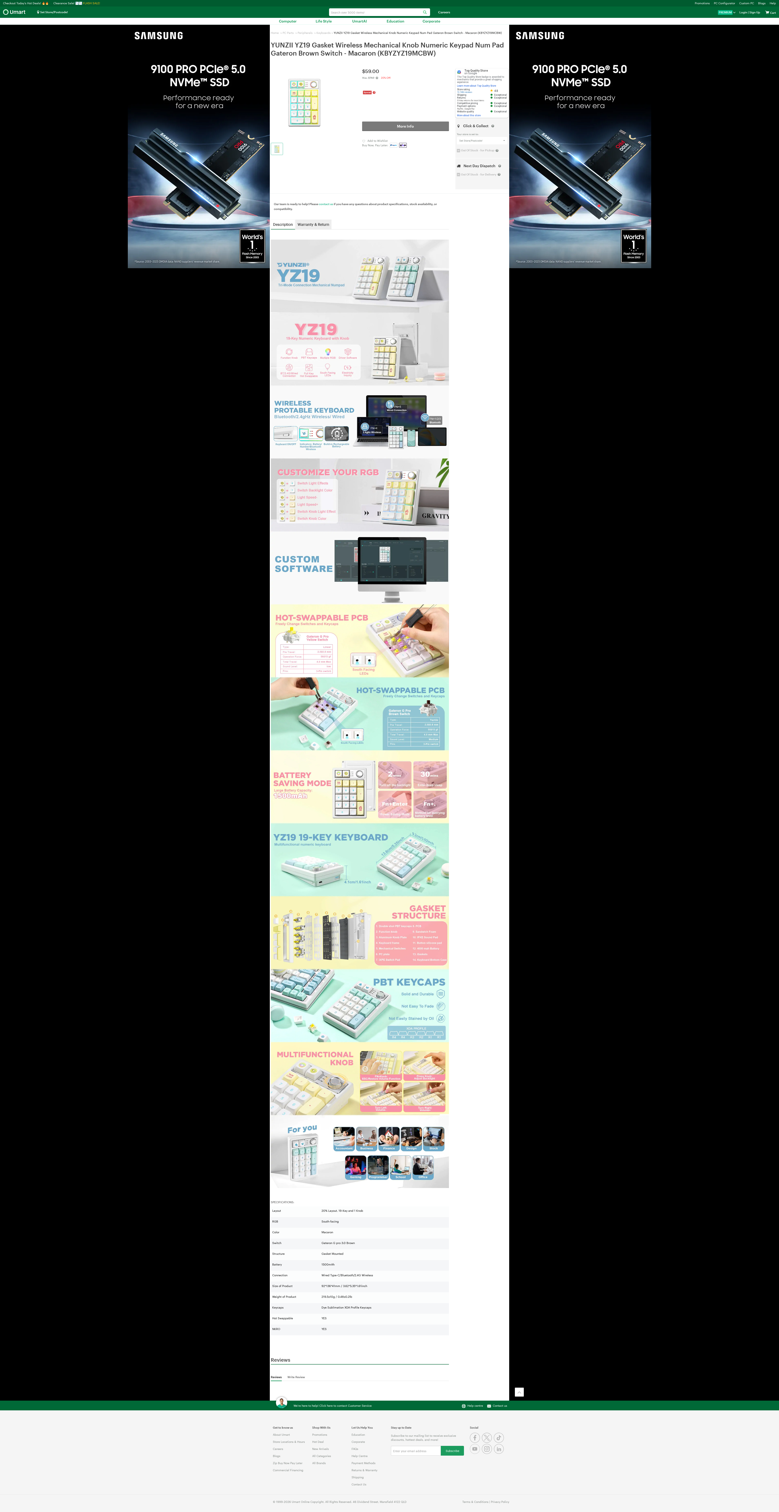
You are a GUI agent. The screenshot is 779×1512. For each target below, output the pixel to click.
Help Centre (360, 1456)
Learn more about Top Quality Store (476, 85)
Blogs (762, 3)
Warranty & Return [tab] (313, 224)
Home (275, 32)
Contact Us (359, 1484)
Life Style (324, 21)
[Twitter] (488, 1441)
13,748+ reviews (464, 92)
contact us (326, 204)
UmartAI (359, 21)
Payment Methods (364, 1463)
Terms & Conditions (475, 1501)
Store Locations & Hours (289, 1441)
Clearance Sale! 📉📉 (67, 3)
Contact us (500, 1405)
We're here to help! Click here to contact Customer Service (333, 1405)
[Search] (425, 12)
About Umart (281, 1434)
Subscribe (452, 1451)
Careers (444, 12)
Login (743, 12)
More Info (405, 126)
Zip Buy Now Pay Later (287, 1463)
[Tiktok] (499, 1441)
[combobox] (379, 12)
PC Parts (288, 32)
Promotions (702, 3)
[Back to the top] (519, 1392)
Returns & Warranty (364, 1470)
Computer (288, 21)
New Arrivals (320, 1449)
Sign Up (754, 12)
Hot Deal (318, 1441)
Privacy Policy (500, 1501)
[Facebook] (476, 1441)
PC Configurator (724, 3)
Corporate (431, 21)
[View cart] (767, 12)
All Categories (321, 1456)
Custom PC (746, 3)
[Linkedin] (499, 1453)
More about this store (469, 115)
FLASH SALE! (91, 3)
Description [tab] (283, 224)
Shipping (358, 1477)
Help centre (475, 1405)
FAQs (355, 1449)
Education (395, 21)
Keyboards (323, 32)
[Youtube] (476, 1453)
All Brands (319, 1463)
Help (773, 3)
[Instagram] (488, 1453)
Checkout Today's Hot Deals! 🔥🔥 (26, 3)
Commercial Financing (288, 1470)
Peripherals (305, 32)
